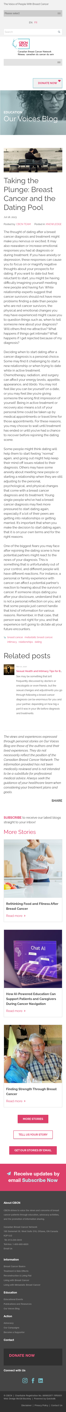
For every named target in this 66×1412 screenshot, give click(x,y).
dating (38, 641)
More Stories (33, 1118)
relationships (26, 641)
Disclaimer (26, 1406)
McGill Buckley (23, 1399)
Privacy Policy (41, 1406)
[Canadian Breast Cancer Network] (33, 47)
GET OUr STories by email (33, 1150)
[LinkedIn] (41, 1381)
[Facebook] (33, 1381)
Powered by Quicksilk (45, 1399)
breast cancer (15, 637)
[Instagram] (25, 1381)
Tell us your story (33, 1134)
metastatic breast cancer (38, 637)
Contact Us (56, 1406)
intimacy (12, 641)
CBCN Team (23, 224)
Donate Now (47, 83)
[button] (59, 32)
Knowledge (54, 224)
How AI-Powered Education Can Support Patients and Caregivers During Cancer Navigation (31, 999)
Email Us (8, 1249)
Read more (14, 916)
